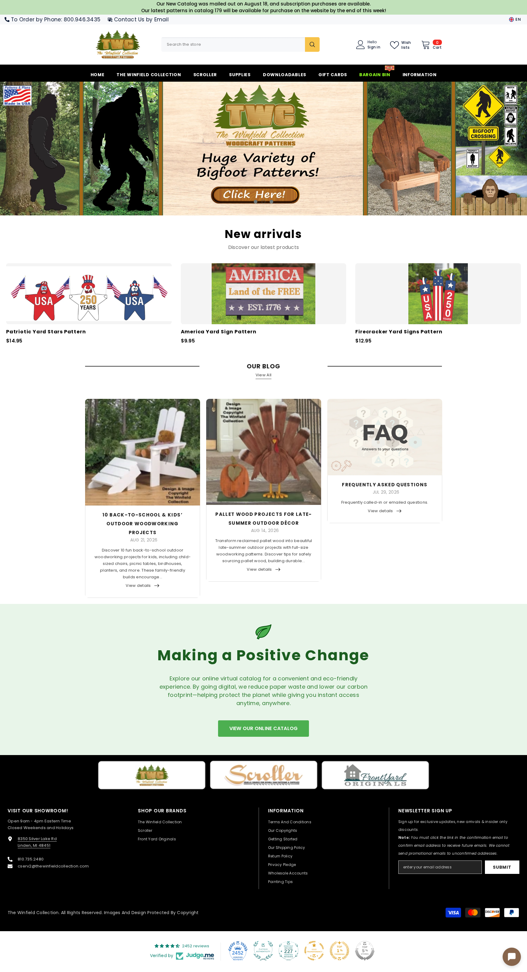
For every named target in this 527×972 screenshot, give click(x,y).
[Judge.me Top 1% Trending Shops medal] (339, 950)
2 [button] (263, 201)
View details (138, 585)
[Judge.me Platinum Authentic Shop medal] (263, 950)
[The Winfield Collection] (151, 774)
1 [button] (255, 201)
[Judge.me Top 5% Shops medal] (365, 950)
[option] (263, 148)
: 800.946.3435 (80, 19)
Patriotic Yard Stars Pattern (46, 331)
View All (263, 375)
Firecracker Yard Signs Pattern (398, 331)
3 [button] (271, 201)
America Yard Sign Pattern (218, 331)
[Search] (240, 44)
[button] (47, 148)
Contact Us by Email (141, 19)
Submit (502, 867)
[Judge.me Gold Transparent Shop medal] (314, 950)
